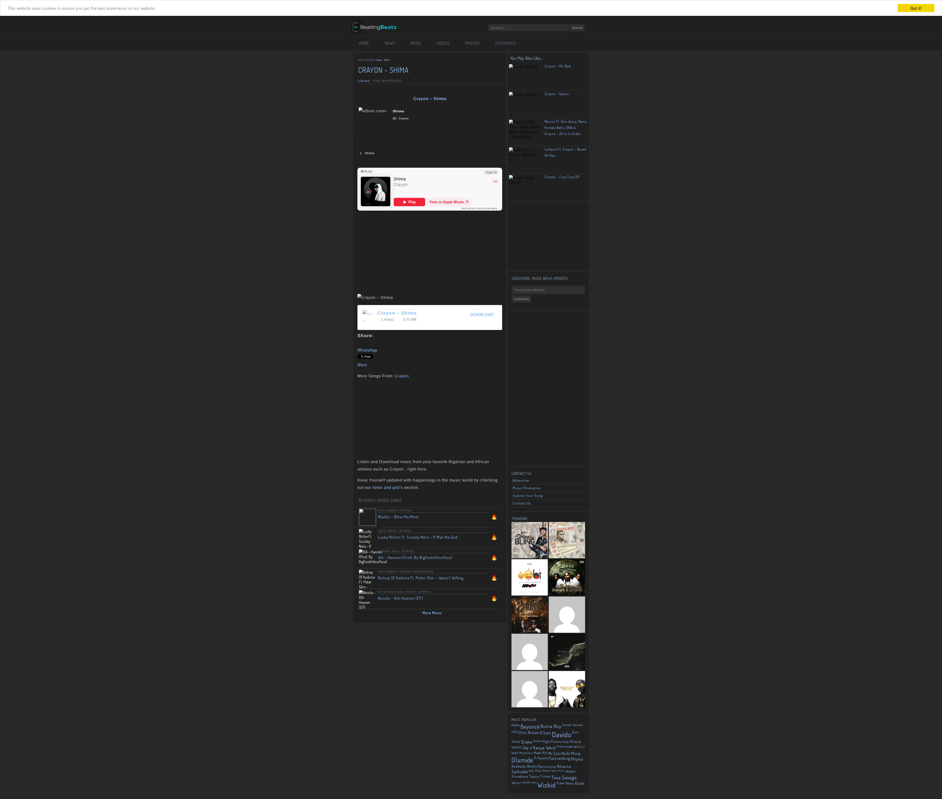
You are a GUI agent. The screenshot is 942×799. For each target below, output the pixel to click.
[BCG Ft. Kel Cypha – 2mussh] (529, 614)
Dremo (538, 741)
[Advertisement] (428, 417)
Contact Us (522, 503)
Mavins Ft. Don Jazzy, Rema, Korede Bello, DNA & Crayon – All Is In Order (566, 127)
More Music (432, 612)
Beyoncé (530, 726)
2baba (515, 725)
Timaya (545, 776)
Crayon (402, 376)
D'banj (545, 732)
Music (382, 510)
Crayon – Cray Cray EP (562, 177)
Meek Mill (541, 753)
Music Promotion (527, 488)
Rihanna (564, 766)
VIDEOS (443, 43)
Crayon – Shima (397, 313)
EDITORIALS (506, 43)
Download (482, 314)
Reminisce (547, 766)
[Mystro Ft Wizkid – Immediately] (567, 689)
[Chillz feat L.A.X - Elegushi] (529, 689)
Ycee (560, 783)
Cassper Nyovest (572, 725)
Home (360, 59)
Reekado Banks (524, 766)
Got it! (916, 8)
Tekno (534, 776)
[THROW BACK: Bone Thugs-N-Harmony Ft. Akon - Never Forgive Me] (567, 577)
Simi (561, 770)
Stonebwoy (519, 776)
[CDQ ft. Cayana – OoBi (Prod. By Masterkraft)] (529, 577)
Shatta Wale (550, 770)
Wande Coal (529, 782)
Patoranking (559, 758)
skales (570, 771)
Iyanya (516, 747)
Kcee (560, 746)
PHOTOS (472, 43)
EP (379, 591)
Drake (526, 742)
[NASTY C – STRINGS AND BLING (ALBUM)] (529, 540)
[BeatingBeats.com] (377, 22)
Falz (546, 741)
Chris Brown (528, 732)
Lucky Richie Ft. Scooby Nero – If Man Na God (418, 537)
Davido (561, 734)
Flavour (557, 741)
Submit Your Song (528, 495)
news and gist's (387, 487)
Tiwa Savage (564, 777)
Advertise (521, 480)
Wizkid (546, 785)
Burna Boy (550, 726)
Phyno (577, 759)
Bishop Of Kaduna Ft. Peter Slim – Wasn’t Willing (420, 577)
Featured (384, 551)
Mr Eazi (555, 753)
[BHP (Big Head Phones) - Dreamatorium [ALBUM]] (567, 652)
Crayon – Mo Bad (558, 66)
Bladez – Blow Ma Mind (398, 516)
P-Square (541, 758)
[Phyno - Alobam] (529, 652)
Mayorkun (526, 753)
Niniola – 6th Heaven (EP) (400, 598)
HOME (364, 43)
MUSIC (416, 43)
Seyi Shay (535, 771)
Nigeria (392, 510)
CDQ (514, 732)
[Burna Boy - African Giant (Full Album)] (567, 540)
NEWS (390, 43)
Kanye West (544, 748)
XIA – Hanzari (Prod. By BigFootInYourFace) (415, 557)
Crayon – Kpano (557, 94)
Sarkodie (519, 771)
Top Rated (369, 59)
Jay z (527, 747)
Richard (365, 81)
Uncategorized (423, 571)
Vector (516, 783)
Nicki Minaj (571, 753)
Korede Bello (572, 746)
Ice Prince (572, 741)
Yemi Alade (575, 783)
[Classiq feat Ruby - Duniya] (567, 614)
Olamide (522, 760)
